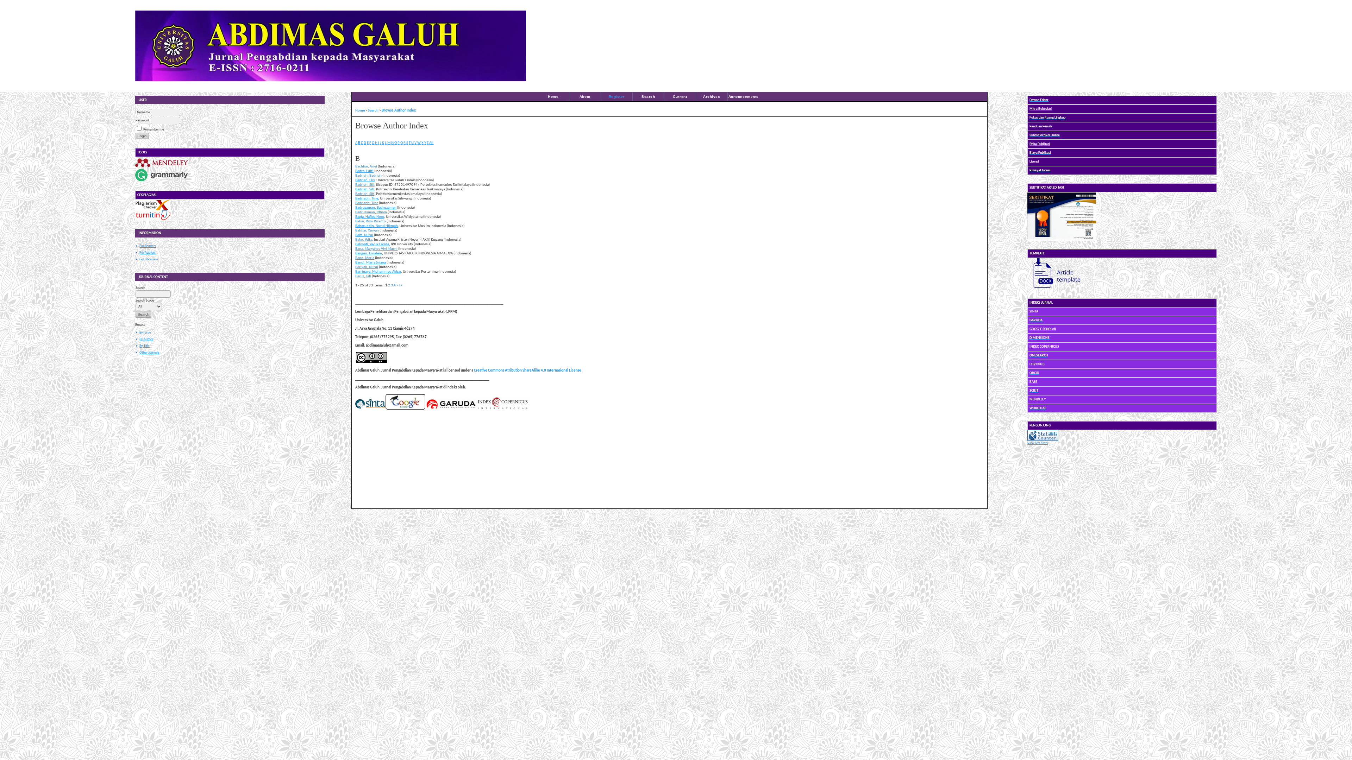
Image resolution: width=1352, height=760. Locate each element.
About (585, 97)
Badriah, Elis (365, 180)
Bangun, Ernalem (368, 253)
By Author (146, 339)
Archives (711, 97)
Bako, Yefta (363, 240)
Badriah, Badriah (368, 176)
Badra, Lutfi (364, 171)
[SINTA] (370, 409)
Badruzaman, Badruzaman (375, 208)
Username (143, 112)
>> (400, 285)
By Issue (145, 333)
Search (648, 97)
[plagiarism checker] (152, 209)
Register (617, 97)
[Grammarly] (161, 181)
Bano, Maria (364, 258)
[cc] (371, 362)
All (431, 143)
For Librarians (148, 259)
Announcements (743, 97)
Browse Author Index (399, 111)
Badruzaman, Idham (371, 212)
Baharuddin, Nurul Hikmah (376, 226)
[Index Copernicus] (502, 409)
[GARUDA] (450, 409)
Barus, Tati (363, 276)
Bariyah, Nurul (366, 267)
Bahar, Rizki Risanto (370, 221)
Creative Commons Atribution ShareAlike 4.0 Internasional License (527, 371)
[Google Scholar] (405, 409)
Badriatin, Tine (366, 199)
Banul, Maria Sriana (370, 263)
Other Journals (149, 353)
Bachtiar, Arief (366, 167)
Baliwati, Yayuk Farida (372, 244)
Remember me (153, 130)
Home (553, 97)
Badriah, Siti (364, 185)
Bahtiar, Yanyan (367, 231)
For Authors (147, 253)
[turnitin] (152, 220)
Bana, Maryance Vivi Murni (376, 249)
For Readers (147, 246)
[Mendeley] (161, 167)
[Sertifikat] (1061, 240)
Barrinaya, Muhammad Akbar (378, 272)
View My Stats (1037, 443)
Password (142, 120)
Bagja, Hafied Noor (369, 217)
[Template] (1053, 289)
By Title (144, 346)
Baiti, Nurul (364, 235)
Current (680, 97)
